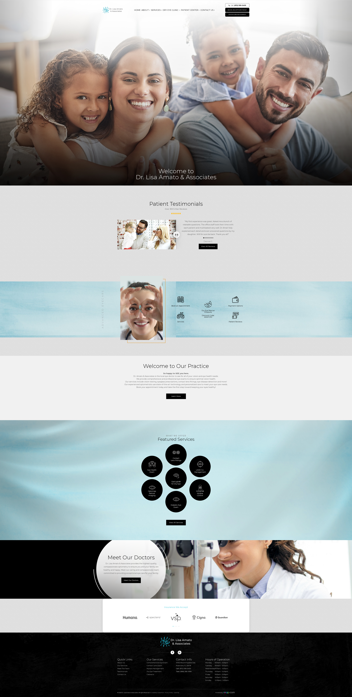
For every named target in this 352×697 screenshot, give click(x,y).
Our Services (122, 666)
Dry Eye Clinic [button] (171, 10)
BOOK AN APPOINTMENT (237, 10)
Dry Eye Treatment (154, 671)
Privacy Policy (169, 692)
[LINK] (170, 295)
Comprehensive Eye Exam (157, 663)
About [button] (145, 10)
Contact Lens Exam (154, 666)
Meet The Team (123, 668)
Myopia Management (155, 668)
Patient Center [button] (189, 10)
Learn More (176, 396)
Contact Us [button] (206, 10)
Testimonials (122, 671)
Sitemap (176, 692)
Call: (238, 5)
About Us (121, 663)
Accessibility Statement (157, 692)
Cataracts (150, 674)
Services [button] (156, 10)
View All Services (176, 523)
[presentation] (121, 611)
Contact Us (121, 674)
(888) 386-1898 (185, 671)
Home (137, 10)
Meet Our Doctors (131, 580)
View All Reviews (208, 246)
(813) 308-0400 (185, 668)
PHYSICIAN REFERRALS (237, 14)
